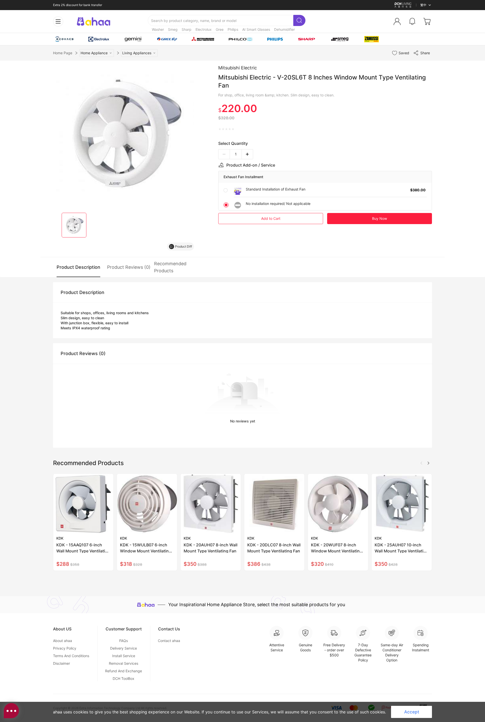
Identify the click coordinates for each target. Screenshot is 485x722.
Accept (411, 711)
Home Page (62, 53)
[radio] (220, 129)
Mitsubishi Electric (237, 67)
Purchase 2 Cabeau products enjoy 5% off (82, 5)
